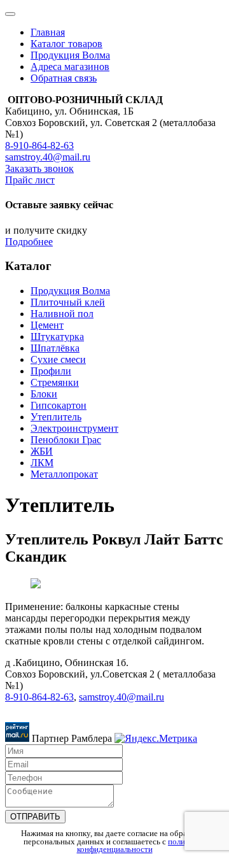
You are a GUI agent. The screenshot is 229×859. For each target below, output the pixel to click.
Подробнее (29, 241)
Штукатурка (57, 336)
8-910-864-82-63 (39, 145)
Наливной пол (62, 313)
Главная (48, 32)
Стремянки (55, 382)
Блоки (44, 393)
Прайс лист (30, 179)
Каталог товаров (66, 43)
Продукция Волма (70, 55)
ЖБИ (42, 451)
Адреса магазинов (70, 66)
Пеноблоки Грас (66, 439)
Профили (51, 371)
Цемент (47, 325)
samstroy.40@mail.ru (47, 157)
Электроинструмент (74, 428)
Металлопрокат (64, 474)
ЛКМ (42, 462)
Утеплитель (56, 416)
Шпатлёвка (55, 348)
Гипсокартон (59, 405)
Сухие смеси (58, 359)
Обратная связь (64, 78)
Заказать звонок (39, 168)
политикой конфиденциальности (141, 846)
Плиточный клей (68, 302)
